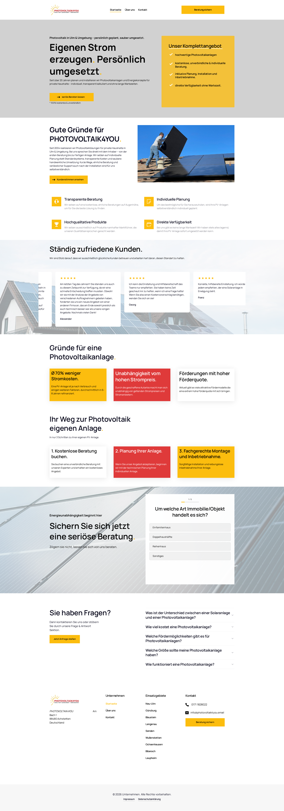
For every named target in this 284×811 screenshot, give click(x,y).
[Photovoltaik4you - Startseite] (65, 10)
